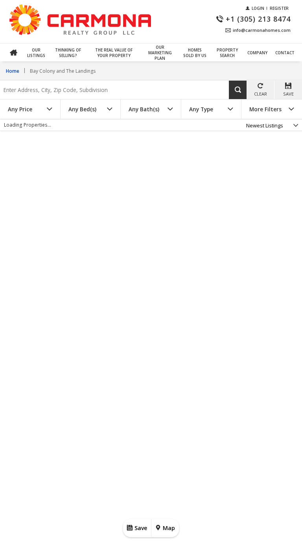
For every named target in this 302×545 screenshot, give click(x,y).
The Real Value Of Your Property (114, 52)
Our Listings (36, 52)
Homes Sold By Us (194, 52)
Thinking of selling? (68, 52)
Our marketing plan (160, 52)
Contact (285, 52)
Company (257, 52)
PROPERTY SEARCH (227, 52)
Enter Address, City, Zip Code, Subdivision (52, 80)
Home (13, 52)
